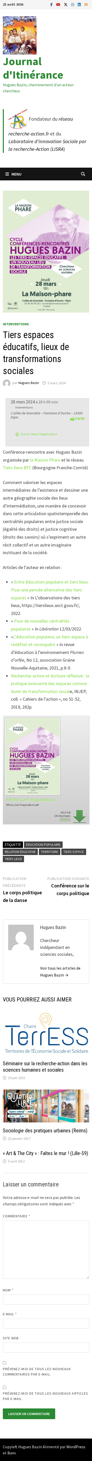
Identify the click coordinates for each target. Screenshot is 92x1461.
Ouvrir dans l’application (38, 434)
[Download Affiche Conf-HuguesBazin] (32, 756)
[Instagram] (73, 4)
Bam (11, 1452)
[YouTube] (59, 4)
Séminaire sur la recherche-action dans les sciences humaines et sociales (45, 1066)
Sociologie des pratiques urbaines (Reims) (45, 1131)
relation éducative (20, 851)
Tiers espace (73, 851)
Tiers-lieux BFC (17, 468)
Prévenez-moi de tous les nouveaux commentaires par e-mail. (37, 1372)
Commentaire (16, 1216)
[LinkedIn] (79, 4)
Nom (8, 1290)
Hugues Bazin (28, 383)
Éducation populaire (43, 844)
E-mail (10, 1314)
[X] (66, 4)
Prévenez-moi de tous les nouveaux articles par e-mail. (45, 1396)
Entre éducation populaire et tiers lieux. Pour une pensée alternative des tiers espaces (50, 589)
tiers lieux (13, 859)
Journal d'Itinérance (33, 68)
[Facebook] (52, 4)
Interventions (16, 324)
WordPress (75, 1446)
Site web (11, 1338)
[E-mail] (86, 4)
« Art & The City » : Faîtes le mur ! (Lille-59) (45, 1153)
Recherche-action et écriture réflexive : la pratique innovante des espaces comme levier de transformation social (50, 683)
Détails (65, 819)
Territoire (49, 851)
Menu (16, 174)
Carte (80, 418)
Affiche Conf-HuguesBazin (31, 799)
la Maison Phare (45, 460)
